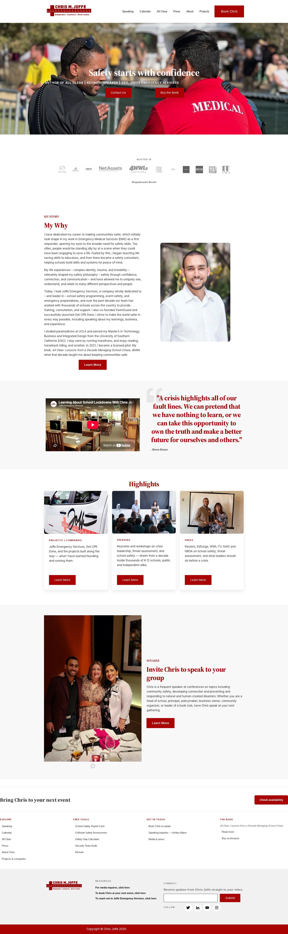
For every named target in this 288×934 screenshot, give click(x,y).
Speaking (128, 11)
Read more (228, 831)
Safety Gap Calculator (87, 839)
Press (176, 11)
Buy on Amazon (230, 838)
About (189, 11)
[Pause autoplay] (92, 766)
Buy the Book (169, 92)
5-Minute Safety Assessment (91, 832)
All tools (79, 852)
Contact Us (118, 92)
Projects (204, 11)
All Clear (162, 11)
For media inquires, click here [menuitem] (112, 887)
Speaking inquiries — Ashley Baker (167, 832)
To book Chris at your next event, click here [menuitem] (120, 893)
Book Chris (229, 11)
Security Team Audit (86, 845)
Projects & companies (14, 858)
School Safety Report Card (89, 826)
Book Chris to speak (159, 826)
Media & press (156, 839)
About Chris (8, 852)
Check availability (271, 800)
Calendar (145, 11)
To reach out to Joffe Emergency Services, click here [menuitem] (125, 898)
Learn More (92, 364)
